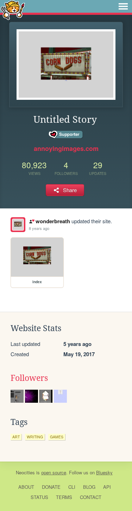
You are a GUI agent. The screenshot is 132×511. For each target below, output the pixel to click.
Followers (29, 378)
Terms (64, 497)
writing (35, 436)
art (16, 436)
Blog (89, 486)
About (26, 486)
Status (39, 497)
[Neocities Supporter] (66, 134)
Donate (51, 486)
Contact (90, 497)
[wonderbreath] (18, 225)
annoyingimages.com (66, 148)
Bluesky (104, 472)
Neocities (25, 472)
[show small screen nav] (123, 6)
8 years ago (39, 228)
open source (53, 472)
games (56, 436)
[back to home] (13, 9)
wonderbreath (53, 221)
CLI (71, 486)
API (107, 486)
